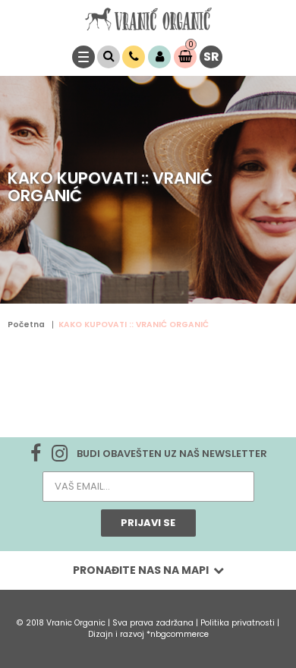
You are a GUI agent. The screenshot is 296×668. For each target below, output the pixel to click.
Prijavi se (148, 522)
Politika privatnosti (238, 623)
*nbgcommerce (177, 634)
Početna (26, 324)
